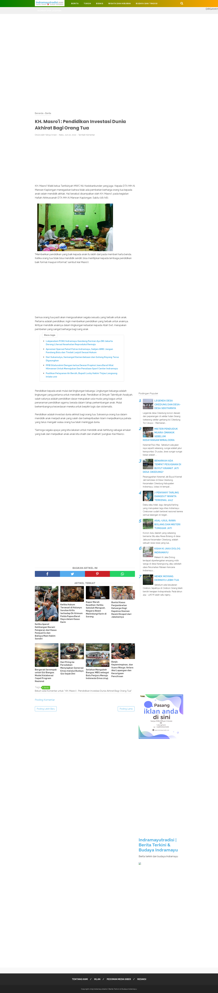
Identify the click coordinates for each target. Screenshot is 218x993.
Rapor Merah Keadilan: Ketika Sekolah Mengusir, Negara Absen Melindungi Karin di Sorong (96, 609)
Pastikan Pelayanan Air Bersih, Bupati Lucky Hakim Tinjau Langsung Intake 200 (81, 375)
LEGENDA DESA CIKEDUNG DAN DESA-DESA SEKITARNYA (167, 404)
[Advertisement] (89, 34)
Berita (46, 688)
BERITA (75, 4)
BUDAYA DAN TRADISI (146, 4)
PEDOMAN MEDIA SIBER (119, 979)
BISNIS (99, 4)
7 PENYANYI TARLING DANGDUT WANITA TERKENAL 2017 (166, 496)
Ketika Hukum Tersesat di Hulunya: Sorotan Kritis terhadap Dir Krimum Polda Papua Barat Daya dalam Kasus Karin (71, 613)
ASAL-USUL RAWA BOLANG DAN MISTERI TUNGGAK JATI (167, 524)
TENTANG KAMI (80, 979)
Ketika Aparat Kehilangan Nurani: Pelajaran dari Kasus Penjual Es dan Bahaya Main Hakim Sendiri (46, 631)
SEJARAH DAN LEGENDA (49, 11)
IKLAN (97, 979)
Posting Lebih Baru (46, 709)
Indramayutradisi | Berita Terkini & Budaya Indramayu (158, 844)
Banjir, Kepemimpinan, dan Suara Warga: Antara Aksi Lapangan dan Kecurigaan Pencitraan (122, 669)
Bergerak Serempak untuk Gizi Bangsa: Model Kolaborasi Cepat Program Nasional (46, 675)
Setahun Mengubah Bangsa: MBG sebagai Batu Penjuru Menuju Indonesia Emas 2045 (97, 674)
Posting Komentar (45, 699)
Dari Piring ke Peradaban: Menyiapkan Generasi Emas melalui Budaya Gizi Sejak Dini (71, 668)
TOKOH (87, 4)
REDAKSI (141, 979)
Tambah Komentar (86, 135)
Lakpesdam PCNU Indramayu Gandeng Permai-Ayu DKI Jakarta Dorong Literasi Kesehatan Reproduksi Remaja (79, 343)
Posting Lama (126, 709)
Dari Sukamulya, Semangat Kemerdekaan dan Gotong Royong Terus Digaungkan (82, 359)
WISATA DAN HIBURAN (119, 4)
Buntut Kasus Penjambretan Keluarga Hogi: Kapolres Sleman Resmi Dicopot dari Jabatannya (121, 609)
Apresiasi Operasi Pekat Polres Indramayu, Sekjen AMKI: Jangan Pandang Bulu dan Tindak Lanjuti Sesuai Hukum (79, 351)
